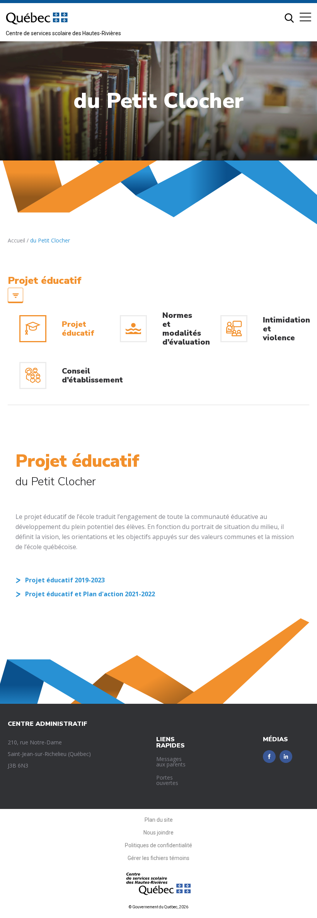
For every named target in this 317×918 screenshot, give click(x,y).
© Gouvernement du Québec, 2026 (158, 907)
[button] (305, 17)
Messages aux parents (171, 761)
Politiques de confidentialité (158, 845)
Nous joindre (158, 832)
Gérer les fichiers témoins (158, 858)
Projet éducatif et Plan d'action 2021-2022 (90, 594)
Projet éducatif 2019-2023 (65, 580)
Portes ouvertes (167, 780)
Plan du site (159, 820)
